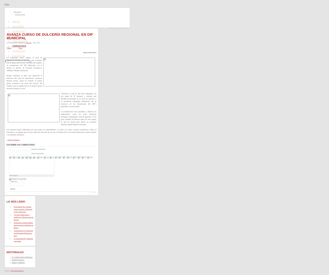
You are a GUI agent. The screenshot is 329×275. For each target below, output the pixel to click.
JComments (93, 192)
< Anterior (10, 140)
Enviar (12, 189)
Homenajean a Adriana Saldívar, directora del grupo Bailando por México (23, 225)
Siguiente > (16, 140)
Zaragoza (28, 43)
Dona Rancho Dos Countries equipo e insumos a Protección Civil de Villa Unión (23, 209)
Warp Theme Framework (17, 271)
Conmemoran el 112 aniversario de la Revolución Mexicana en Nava (23, 233)
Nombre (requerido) (38, 149)
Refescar (14, 181)
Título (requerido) (38, 153)
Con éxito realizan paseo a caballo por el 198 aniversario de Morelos (23, 217)
